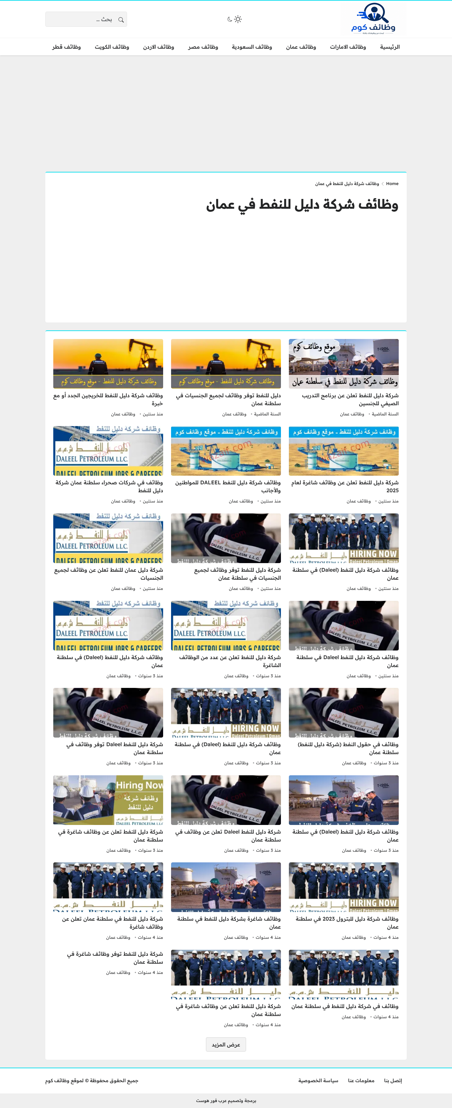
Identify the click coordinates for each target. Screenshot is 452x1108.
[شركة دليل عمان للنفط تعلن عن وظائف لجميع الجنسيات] (108, 553)
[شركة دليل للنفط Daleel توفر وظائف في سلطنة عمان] (108, 727)
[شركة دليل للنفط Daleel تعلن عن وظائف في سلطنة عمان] (226, 815)
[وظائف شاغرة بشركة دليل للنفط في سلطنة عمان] (226, 902)
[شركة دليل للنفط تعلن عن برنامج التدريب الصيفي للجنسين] (344, 378)
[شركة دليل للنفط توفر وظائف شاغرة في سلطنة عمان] (108, 989)
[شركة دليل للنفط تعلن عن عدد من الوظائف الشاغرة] (226, 640)
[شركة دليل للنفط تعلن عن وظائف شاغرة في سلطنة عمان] (108, 815)
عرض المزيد (226, 1044)
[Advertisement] (226, 109)
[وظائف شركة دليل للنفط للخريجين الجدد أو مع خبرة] (108, 378)
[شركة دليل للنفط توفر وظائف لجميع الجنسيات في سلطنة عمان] (226, 553)
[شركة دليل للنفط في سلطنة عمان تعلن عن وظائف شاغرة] (108, 902)
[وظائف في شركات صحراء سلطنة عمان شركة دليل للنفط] (108, 466)
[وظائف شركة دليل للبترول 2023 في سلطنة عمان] (344, 902)
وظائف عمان (352, 413)
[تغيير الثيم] (234, 19)
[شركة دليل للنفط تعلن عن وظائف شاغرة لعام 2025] (344, 466)
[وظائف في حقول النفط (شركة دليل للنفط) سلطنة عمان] (344, 727)
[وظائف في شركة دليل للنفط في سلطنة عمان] (344, 989)
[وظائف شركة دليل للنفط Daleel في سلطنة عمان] (344, 640)
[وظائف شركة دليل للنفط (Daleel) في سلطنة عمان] (344, 553)
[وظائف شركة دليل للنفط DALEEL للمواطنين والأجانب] (226, 466)
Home (392, 183)
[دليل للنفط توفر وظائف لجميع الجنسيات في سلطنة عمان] (226, 378)
